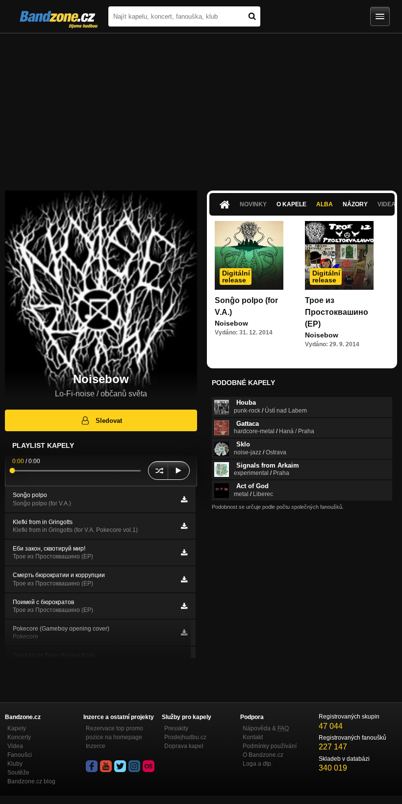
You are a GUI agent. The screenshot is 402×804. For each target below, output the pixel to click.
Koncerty (19, 737)
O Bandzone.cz (263, 754)
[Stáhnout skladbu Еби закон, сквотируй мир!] (184, 552)
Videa (15, 746)
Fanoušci (19, 754)
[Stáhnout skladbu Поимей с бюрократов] (184, 606)
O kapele (291, 204)
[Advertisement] (201, 107)
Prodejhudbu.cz (185, 737)
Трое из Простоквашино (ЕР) (336, 312)
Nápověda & (266, 728)
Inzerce (95, 746)
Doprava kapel (183, 746)
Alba (324, 204)
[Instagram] (134, 766)
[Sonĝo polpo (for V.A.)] (249, 255)
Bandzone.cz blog (31, 781)
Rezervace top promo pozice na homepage (114, 733)
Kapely (16, 728)
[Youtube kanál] (106, 766)
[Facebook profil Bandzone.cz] (92, 766)
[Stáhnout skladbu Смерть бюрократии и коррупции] (184, 579)
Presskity (176, 728)
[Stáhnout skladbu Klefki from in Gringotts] (184, 526)
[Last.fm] (148, 766)
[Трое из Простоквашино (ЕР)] (339, 255)
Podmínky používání (270, 746)
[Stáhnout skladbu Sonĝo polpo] (184, 499)
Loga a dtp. (258, 763)
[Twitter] (120, 766)
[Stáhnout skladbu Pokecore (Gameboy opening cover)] (184, 632)
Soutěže (18, 772)
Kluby (15, 763)
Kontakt (253, 737)
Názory (355, 204)
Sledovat (109, 420)
